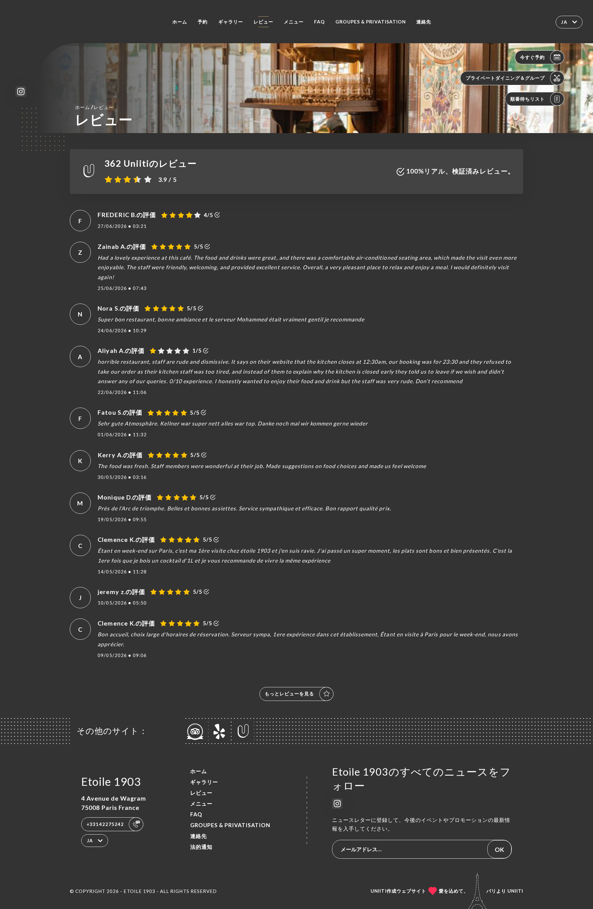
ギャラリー (230, 21)
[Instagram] (20, 91)
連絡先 (423, 21)
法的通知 (201, 847)
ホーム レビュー (94, 107)
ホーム (179, 21)
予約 (203, 21)
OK (499, 849)
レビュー (263, 21)
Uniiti (515, 891)
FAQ (319, 21)
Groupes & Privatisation (370, 21)
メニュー (294, 21)
